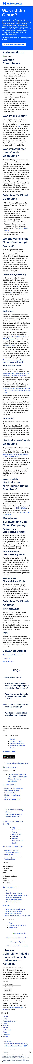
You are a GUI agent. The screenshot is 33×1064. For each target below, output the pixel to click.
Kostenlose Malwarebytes (14, 44)
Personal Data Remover (12, 799)
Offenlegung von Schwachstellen (17, 895)
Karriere (9, 891)
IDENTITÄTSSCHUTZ (9, 785)
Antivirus (15, 839)
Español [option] (5, 1023)
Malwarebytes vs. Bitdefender (15, 909)
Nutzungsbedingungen (15, 1007)
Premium (13, 748)
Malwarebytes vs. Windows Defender (17, 916)
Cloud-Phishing (10, 345)
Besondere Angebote (13, 902)
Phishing (15, 832)
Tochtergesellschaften (11, 852)
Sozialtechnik (16, 830)
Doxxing (14, 843)
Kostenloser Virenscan (17, 746)
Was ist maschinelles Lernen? (12, 655)
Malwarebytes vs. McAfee (13, 911)
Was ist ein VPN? (8, 661)
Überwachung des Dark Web (17, 777)
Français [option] (6, 1025)
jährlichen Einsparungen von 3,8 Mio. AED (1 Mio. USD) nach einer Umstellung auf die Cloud (16, 390)
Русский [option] (6, 1036)
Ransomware (16, 834)
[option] (9, 1017)
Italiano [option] (5, 1028)
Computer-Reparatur (11, 850)
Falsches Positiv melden (14, 897)
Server (20, 126)
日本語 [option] (5, 1019)
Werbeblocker (12, 781)
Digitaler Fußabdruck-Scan (17, 774)
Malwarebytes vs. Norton (13, 913)
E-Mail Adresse (8, 984)
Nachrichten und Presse (14, 893)
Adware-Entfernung (14, 779)
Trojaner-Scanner (16, 741)
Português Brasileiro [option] (9, 1021)
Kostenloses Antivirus (17, 743)
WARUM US (6, 905)
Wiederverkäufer (10, 859)
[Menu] (29, 4)
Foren (11, 923)
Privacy (5, 1010)
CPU (17, 286)
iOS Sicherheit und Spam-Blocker (17, 763)
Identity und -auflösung (12, 795)
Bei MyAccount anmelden (17, 925)
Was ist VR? (6, 658)
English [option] (5, 1017)
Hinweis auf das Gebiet (14, 900)
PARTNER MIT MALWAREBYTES (13, 847)
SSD (11, 293)
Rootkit (12, 739)
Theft (6, 797)
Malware (15, 836)
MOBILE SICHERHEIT (9, 751)
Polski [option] (5, 1032)
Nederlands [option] (7, 1030)
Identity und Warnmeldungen (13, 788)
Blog (13, 828)
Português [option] (6, 1034)
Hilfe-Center (13, 927)
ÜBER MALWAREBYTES (10, 887)
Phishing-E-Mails (20, 508)
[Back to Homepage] (13, 4)
